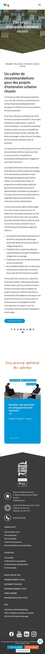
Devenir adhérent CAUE (15, 589)
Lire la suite (14, 438)
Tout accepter (16, 647)
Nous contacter (12, 575)
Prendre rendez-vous (14, 580)
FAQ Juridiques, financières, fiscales (19, 613)
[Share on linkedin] (24, 329)
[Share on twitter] (14, 329)
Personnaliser (23, 651)
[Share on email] (22, 332)
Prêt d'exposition (28, 380)
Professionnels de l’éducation (16, 564)
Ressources (31, 384)
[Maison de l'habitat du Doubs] (6, 5)
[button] (39, 5)
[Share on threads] (17, 329)
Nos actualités (10, 538)
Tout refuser (32, 647)
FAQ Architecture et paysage (16, 616)
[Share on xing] (33, 329)
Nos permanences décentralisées (17, 545)
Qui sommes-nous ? (12, 532)
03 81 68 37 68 (19, 518)
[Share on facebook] (11, 329)
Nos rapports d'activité (15, 598)
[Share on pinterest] (20, 329)
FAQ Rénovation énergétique (16, 609)
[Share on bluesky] (30, 329)
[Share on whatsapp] (27, 329)
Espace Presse (10, 593)
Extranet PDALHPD (13, 584)
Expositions (15, 380)
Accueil (9, 64)
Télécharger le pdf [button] (14, 321)
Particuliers (9, 557)
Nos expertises (10, 535)
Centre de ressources (13, 542)
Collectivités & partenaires (15, 561)
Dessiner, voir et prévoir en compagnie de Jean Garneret (21, 407)
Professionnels (10, 568)
